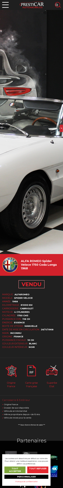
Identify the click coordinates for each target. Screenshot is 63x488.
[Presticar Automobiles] (32, 4)
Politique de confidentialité (26, 481)
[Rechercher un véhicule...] (58, 5)
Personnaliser (26, 476)
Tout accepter (15, 470)
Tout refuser (37, 468)
